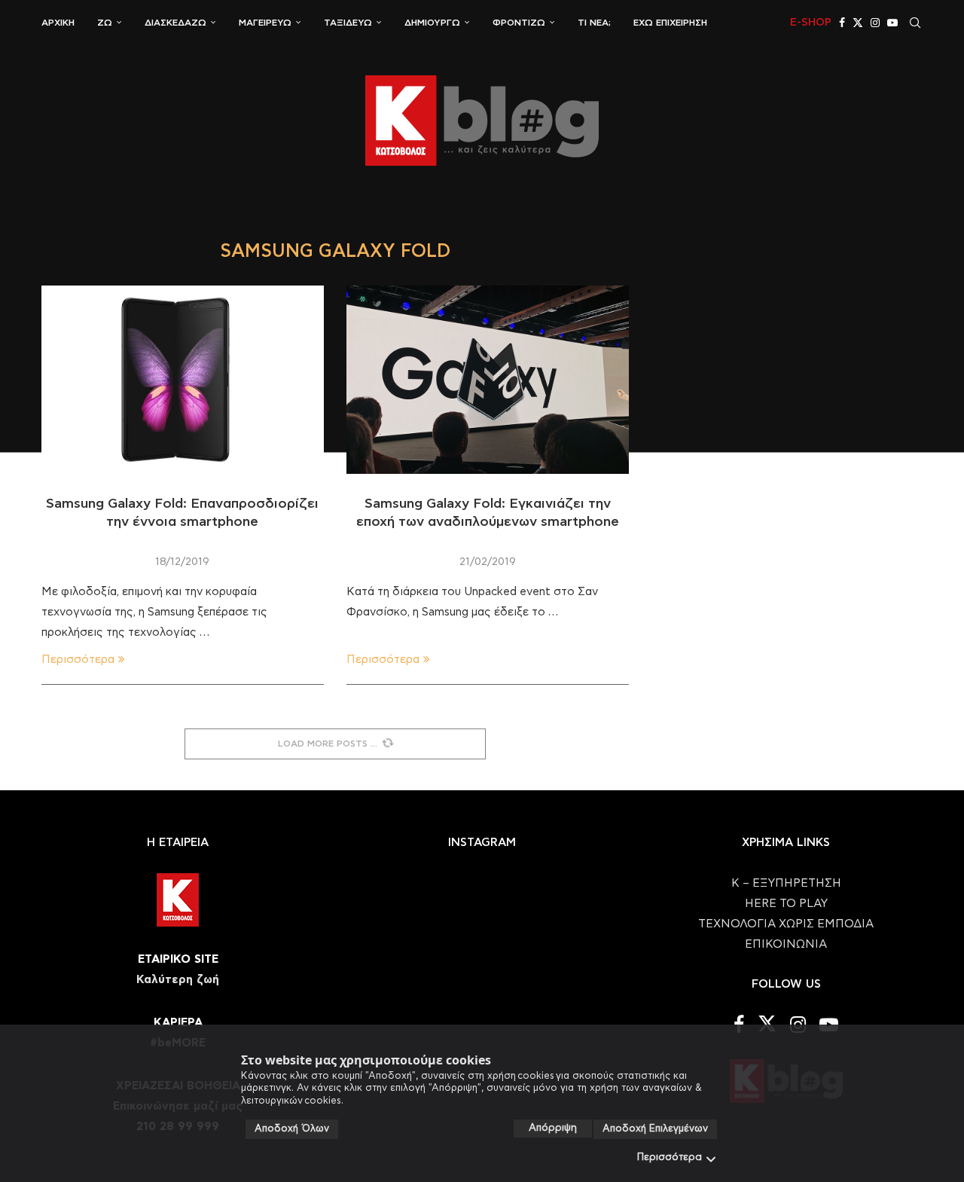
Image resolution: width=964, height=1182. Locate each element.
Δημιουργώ (432, 22)
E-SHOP (810, 22)
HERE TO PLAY (786, 903)
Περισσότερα (669, 1157)
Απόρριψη (553, 1128)
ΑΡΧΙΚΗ (58, 22)
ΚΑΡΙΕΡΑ (178, 1022)
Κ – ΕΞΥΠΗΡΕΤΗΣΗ (786, 883)
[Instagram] (875, 22)
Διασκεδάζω (175, 22)
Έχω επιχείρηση (670, 22)
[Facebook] (842, 22)
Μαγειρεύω (265, 22)
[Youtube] (892, 22)
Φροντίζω (519, 22)
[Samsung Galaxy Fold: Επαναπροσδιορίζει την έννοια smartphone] (182, 380)
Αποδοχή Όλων (292, 1129)
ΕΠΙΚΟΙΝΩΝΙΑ (786, 944)
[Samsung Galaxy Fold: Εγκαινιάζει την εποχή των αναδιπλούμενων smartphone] (487, 380)
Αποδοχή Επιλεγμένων (655, 1129)
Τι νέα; (594, 22)
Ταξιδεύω (348, 22)
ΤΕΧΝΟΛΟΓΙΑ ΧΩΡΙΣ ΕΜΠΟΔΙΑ (786, 924)
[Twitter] (858, 22)
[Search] (915, 22)
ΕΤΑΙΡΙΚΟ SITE (178, 959)
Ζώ (104, 22)
